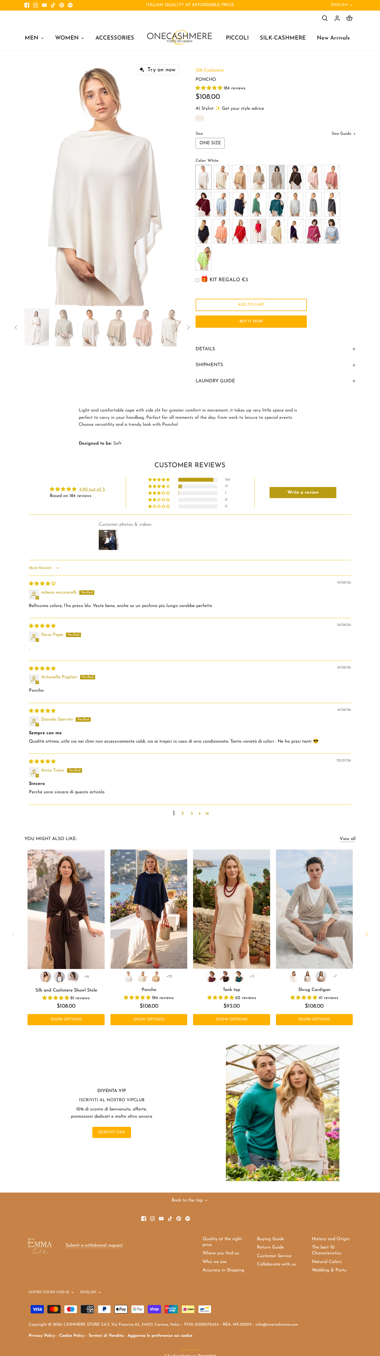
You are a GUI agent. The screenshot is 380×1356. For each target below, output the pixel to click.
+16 (86, 976)
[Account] (337, 18)
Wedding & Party (329, 1270)
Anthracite (332, 204)
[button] (210, 88)
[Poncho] (148, 909)
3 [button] (192, 813)
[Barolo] (211, 976)
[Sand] (307, 976)
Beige (277, 177)
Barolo (203, 204)
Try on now (161, 70)
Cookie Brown (277, 231)
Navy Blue (240, 204)
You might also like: (50, 839)
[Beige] (72, 976)
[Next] (174, 184)
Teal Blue (277, 204)
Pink (313, 177)
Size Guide (342, 134)
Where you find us (221, 1253)
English (339, 5)
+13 (252, 976)
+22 (169, 976)
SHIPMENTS (209, 365)
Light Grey (295, 204)
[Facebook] (26, 5)
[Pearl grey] (59, 976)
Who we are (214, 1262)
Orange (222, 231)
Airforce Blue (332, 231)
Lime (203, 258)
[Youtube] (44, 5)
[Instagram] (35, 5)
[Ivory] (142, 976)
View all (348, 839)
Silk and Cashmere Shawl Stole (66, 990)
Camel (240, 177)
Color (200, 161)
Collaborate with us (276, 1264)
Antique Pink (332, 177)
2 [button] (182, 813)
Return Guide (270, 1247)
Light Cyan (222, 204)
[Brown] (224, 976)
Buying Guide (270, 1239)
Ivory (222, 177)
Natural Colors (327, 1262)
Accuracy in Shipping (223, 1270)
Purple (295, 231)
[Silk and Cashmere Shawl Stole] (66, 909)
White (203, 177)
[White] (128, 976)
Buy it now (251, 321)
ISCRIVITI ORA (111, 1132)
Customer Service (274, 1256)
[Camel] (45, 976)
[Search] (325, 18)
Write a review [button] (303, 492)
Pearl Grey (313, 204)
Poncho (149, 990)
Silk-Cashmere (210, 70)
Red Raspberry (313, 231)
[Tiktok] (53, 5)
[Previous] (33, 184)
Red (240, 231)
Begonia (258, 231)
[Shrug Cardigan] (314, 909)
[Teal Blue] (238, 976)
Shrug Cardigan (314, 990)
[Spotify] (70, 5)
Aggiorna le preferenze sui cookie (160, 1336)
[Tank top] (231, 909)
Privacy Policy (42, 1336)
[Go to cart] (349, 18)
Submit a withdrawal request (94, 1245)
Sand (258, 177)
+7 (335, 976)
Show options (66, 1019)
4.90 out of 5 (92, 489)
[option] (103, 184)
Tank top (231, 990)
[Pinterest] (61, 5)
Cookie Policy (72, 1336)
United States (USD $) (49, 1292)
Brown (295, 177)
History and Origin (331, 1239)
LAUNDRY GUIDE (215, 381)
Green (258, 204)
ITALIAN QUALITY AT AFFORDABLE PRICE (190, 5)
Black (203, 231)
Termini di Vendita (106, 1336)
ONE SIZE (210, 143)
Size (199, 134)
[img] (42, 584)
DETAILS (205, 349)
